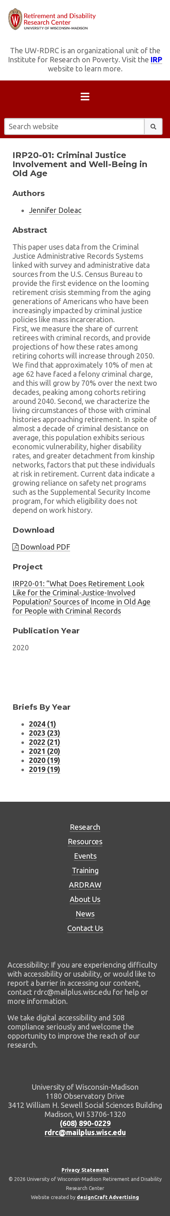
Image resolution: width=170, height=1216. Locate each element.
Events (85, 856)
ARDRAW (85, 885)
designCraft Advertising (108, 1197)
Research (85, 827)
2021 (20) (44, 751)
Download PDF (44, 547)
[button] (153, 126)
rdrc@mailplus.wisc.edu (85, 1132)
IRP (156, 59)
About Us (85, 899)
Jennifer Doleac (55, 210)
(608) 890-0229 (85, 1123)
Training (85, 870)
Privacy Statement (85, 1170)
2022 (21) (44, 742)
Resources (85, 841)
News (85, 913)
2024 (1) (42, 724)
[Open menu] (85, 98)
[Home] (85, 19)
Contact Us (85, 928)
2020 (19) (44, 760)
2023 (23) (44, 733)
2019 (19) (44, 769)
